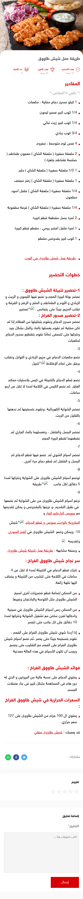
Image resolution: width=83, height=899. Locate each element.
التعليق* (73, 826)
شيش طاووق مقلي (48, 732)
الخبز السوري (17, 532)
